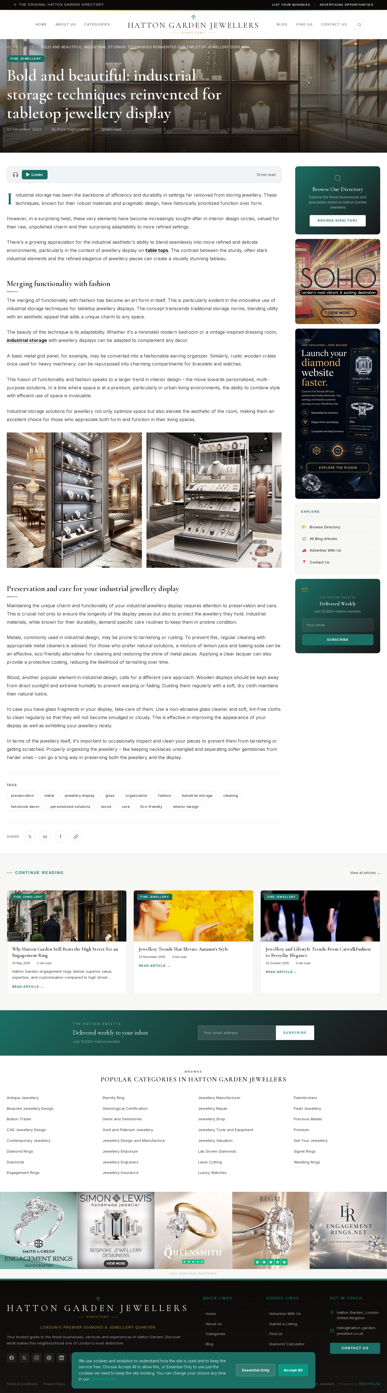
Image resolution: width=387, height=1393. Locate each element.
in (45, 836)
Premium (301, 1129)
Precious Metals (308, 1119)
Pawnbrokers (305, 1097)
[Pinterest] (49, 1358)
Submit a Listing (282, 1323)
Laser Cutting (210, 1162)
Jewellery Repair (212, 1108)
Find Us (304, 24)
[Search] (359, 25)
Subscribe (337, 639)
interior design (186, 806)
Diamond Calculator (286, 1344)
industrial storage (197, 795)
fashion (164, 795)
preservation (22, 795)
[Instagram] (36, 1358)
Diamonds (15, 1162)
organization (136, 795)
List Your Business (291, 4)
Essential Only (255, 1370)
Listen (37, 174)
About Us (66, 24)
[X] (24, 1358)
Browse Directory (338, 220)
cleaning (230, 795)
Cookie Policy (103, 1379)
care (126, 806)
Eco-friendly (151, 806)
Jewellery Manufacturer (219, 1097)
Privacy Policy (54, 1384)
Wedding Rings (307, 1162)
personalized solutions (70, 806)
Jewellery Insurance (121, 1172)
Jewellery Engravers (121, 1162)
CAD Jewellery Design (26, 1129)
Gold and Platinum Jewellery (128, 1129)
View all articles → (365, 873)
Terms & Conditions (22, 1384)
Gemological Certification (125, 1108)
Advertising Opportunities (346, 4)
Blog (282, 24)
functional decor (25, 806)
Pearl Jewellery (307, 1108)
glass (110, 795)
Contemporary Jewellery (28, 1140)
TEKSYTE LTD (369, 1384)
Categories (97, 24)
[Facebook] (11, 1358)
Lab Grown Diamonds (217, 1151)
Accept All (293, 1370)
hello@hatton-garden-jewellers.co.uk (357, 1330)
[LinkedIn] (61, 1358)
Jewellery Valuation (215, 1140)
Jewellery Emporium (120, 1151)
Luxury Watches (212, 1172)
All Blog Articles (319, 538)
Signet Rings (305, 1151)
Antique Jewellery (23, 1097)
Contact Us (334, 24)
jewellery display (80, 795)
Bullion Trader (19, 1119)
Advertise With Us (321, 550)
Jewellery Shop (211, 1119)
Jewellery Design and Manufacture (134, 1140)
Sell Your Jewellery (311, 1140)
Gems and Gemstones (122, 1119)
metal (49, 795)
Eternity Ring (113, 1097)
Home (41, 24)
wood (106, 806)
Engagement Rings (23, 1172)
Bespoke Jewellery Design (30, 1108)
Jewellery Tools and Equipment (225, 1129)
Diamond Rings (20, 1151)
